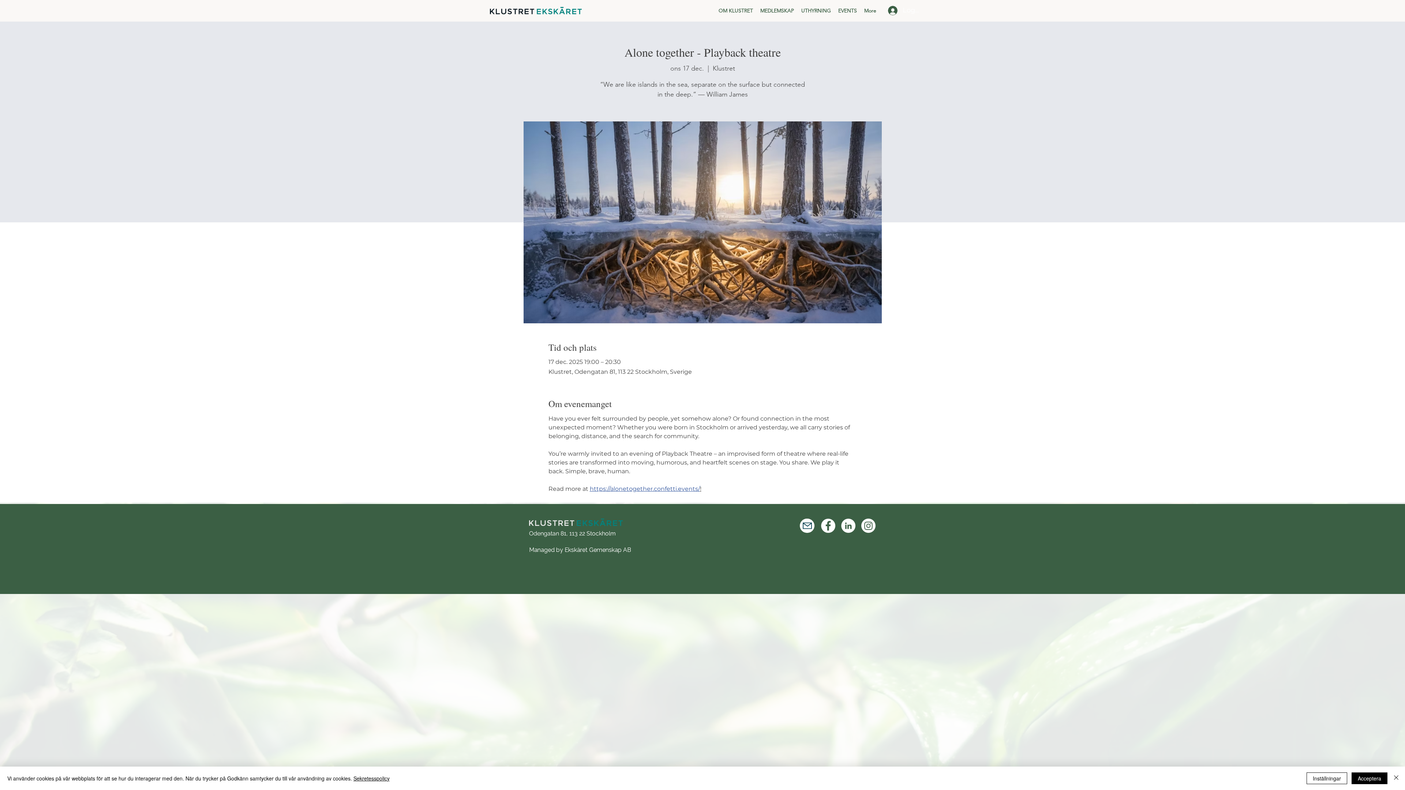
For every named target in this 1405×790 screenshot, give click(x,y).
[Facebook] (828, 526)
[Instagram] (868, 526)
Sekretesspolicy (371, 778)
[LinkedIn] (848, 526)
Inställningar (1327, 778)
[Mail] (807, 526)
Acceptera (1369, 778)
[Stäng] (1396, 778)
